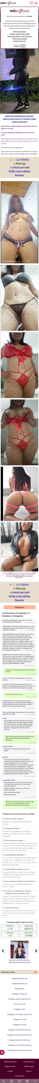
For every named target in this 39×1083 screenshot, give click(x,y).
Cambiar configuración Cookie (20, 34)
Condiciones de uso (19, 41)
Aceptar (17, 46)
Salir (23, 46)
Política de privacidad (19, 38)
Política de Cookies (19, 31)
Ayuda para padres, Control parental (19, 36)
